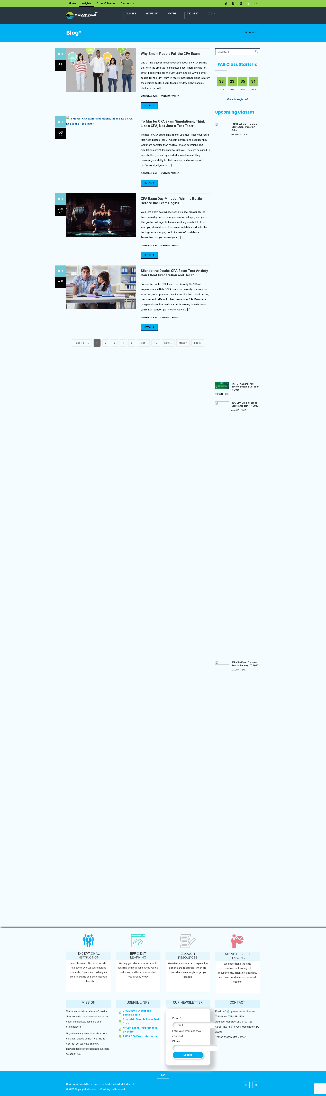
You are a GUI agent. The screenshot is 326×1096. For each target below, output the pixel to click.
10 (155, 342)
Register (192, 13)
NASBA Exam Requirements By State (140, 1029)
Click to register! (237, 99)
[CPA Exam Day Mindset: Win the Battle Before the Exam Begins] (101, 215)
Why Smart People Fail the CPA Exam (170, 54)
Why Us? (173, 13)
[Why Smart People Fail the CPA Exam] (101, 70)
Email (176, 1018)
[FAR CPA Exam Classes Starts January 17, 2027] (222, 788)
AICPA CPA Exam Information (140, 1036)
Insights (86, 3)
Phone (176, 1041)
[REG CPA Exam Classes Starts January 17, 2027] (222, 528)
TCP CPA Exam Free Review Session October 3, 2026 (245, 386)
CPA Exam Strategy (169, 96)
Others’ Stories (106, 3)
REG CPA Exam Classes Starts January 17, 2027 (244, 404)
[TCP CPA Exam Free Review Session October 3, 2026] (222, 385)
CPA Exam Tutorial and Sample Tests (137, 1012)
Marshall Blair (150, 96)
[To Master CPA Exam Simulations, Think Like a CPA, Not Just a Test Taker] (101, 121)
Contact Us (128, 3)
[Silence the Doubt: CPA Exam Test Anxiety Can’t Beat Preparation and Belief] (101, 287)
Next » (183, 342)
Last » (198, 342)
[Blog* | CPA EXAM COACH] (81, 15)
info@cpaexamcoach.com (238, 1011)
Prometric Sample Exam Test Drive (141, 1021)
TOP (163, 1075)
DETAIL (148, 105)
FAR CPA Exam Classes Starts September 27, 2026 (244, 127)
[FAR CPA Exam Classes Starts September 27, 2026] (222, 250)
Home (72, 3)
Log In (211, 13)
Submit (187, 1054)
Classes (131, 13)
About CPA (151, 13)
